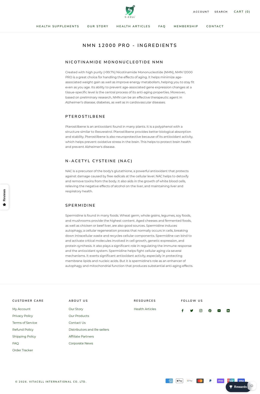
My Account (21, 309)
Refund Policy (22, 329)
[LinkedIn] (228, 310)
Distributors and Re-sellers (89, 329)
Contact (215, 26)
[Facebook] (182, 310)
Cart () (242, 12)
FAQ (162, 26)
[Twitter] (191, 310)
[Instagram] (200, 310)
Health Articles (133, 26)
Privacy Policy (22, 316)
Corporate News (81, 343)
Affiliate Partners (81, 336)
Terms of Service (24, 323)
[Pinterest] (209, 310)
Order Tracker (22, 350)
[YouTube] (219, 310)
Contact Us (77, 323)
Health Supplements (57, 26)
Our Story (97, 26)
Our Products (79, 316)
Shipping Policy (24, 336)
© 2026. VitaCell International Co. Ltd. (51, 382)
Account (201, 12)
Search (221, 12)
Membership (186, 26)
